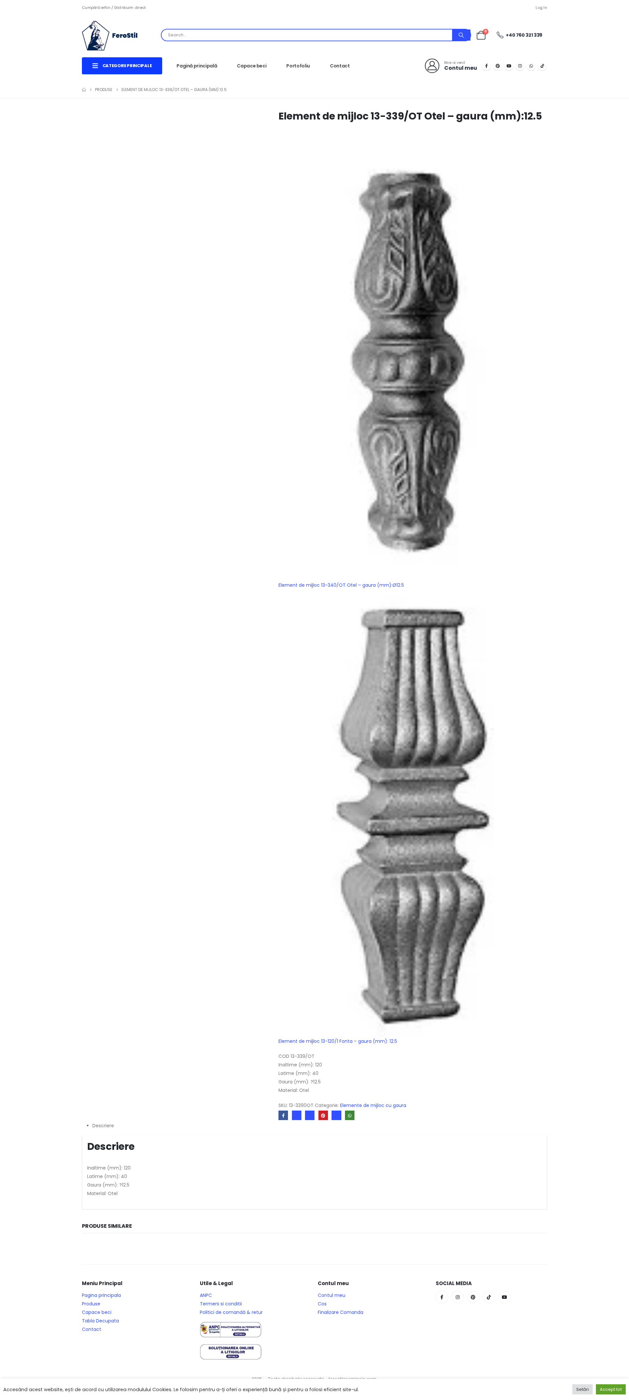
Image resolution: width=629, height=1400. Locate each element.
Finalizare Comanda (340, 1312)
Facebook (283, 1115)
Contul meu (331, 1295)
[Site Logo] (114, 35)
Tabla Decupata (100, 1320)
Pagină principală (197, 66)
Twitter (296, 1115)
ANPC (206, 1295)
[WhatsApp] (531, 65)
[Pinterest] (497, 65)
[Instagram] (519, 65)
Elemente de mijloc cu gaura (373, 1105)
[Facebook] (486, 65)
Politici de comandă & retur (231, 1312)
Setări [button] (582, 1389)
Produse (91, 1303)
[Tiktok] (542, 65)
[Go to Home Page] (84, 89)
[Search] (461, 35)
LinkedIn (309, 1115)
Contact (340, 66)
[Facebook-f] (442, 1297)
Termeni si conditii (221, 1303)
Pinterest (323, 1115)
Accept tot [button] (611, 1389)
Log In (541, 7)
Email (336, 1115)
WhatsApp (349, 1115)
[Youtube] (508, 65)
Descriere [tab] (103, 1125)
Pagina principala (101, 1295)
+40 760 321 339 (523, 35)
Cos (322, 1303)
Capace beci (251, 66)
